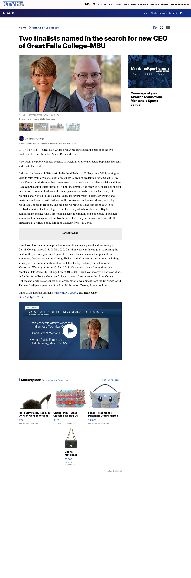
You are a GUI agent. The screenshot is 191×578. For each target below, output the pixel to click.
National (115, 4)
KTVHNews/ (5, 13)
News (145, 13)
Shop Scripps (159, 4)
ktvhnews (9, 13)
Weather (129, 4)
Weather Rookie (158, 13)
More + (183, 13)
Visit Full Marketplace (112, 380)
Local (102, 4)
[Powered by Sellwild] (117, 471)
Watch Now (179, 4)
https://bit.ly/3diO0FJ (66, 292)
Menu (89, 4)
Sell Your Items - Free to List (55, 380)
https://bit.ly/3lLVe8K (31, 297)
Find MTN (172, 13)
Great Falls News (45, 27)
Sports (143, 4)
